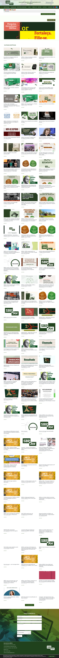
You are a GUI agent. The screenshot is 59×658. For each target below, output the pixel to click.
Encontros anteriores (21, 7)
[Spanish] (15, 9)
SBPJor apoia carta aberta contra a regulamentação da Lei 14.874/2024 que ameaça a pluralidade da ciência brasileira (11, 269)
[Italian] (11, 9)
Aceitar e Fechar (51, 656)
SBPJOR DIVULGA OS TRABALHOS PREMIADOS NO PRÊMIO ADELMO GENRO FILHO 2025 (28, 186)
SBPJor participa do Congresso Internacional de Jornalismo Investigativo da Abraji (10, 382)
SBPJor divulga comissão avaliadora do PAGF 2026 (11, 88)
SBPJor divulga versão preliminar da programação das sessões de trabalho (47, 203)
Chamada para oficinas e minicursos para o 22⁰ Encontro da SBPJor (11, 349)
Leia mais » (5, 60)
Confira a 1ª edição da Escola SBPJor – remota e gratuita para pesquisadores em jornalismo (47, 268)
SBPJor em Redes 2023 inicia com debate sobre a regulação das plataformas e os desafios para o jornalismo (46, 531)
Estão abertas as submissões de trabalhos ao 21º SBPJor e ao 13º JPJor (29, 565)
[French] (9, 9)
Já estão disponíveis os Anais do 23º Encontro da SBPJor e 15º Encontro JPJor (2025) (46, 153)
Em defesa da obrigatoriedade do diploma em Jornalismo (11, 58)
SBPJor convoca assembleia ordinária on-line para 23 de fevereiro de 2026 (29, 153)
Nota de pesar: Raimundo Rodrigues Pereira (46, 122)
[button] (5, 30)
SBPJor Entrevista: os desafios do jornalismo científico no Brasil (28, 138)
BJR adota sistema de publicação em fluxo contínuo (29, 597)
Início (1, 7)
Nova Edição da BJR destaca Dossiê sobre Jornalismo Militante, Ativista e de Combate (11, 432)
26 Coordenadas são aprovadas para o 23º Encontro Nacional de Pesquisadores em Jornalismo (29, 268)
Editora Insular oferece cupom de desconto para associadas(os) (28, 73)
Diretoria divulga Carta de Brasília (46, 431)
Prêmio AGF (34, 7)
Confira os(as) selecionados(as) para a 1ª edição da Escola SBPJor (47, 252)
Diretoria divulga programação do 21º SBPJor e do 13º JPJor (47, 465)
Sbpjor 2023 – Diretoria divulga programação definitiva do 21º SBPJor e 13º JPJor (12, 448)
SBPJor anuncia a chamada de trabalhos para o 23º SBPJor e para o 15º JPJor (46, 302)
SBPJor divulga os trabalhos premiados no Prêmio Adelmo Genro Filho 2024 (29, 349)
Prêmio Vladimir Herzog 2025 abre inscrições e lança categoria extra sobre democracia (11, 302)
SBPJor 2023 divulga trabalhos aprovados (10, 482)
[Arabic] (4, 9)
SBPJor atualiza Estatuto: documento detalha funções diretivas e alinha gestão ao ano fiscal (47, 169)
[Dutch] (6, 9)
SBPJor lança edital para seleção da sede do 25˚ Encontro (46, 73)
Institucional (6, 7)
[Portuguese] (12, 9)
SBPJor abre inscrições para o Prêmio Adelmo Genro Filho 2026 (29, 104)
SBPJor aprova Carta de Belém (10, 317)
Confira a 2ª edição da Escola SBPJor (46, 103)
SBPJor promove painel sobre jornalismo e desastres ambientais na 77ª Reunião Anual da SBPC (11, 252)
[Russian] (13, 9)
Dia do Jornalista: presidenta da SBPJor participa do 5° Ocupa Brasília (47, 138)
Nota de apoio (24, 431)
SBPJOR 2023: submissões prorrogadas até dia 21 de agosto (11, 530)
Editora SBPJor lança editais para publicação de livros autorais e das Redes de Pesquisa (46, 416)
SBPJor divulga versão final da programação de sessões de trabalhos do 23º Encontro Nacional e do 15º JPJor (12, 187)
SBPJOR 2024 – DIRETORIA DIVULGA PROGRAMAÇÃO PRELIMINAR (29, 333)
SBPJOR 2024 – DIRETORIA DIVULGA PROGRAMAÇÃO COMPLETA (47, 318)
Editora (39, 7)
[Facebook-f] (53, 7)
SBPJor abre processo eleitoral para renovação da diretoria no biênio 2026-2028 (28, 203)
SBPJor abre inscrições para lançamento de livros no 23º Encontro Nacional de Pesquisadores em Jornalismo (47, 187)
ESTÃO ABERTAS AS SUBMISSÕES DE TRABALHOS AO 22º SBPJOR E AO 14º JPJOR (29, 416)
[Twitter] (57, 7)
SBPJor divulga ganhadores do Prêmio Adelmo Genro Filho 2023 (28, 498)
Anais (29, 7)
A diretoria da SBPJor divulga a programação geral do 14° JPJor (28, 318)
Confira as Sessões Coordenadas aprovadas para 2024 (10, 399)
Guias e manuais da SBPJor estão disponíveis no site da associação (46, 88)
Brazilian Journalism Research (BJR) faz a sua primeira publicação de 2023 (47, 581)
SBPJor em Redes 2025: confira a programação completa (28, 285)
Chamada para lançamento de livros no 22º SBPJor (46, 349)
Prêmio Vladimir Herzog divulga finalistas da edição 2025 (10, 203)
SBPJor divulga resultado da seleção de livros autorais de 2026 (29, 58)
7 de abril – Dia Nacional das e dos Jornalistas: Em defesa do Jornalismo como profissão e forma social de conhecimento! (47, 598)
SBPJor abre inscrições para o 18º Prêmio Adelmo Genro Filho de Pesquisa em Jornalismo (11, 581)
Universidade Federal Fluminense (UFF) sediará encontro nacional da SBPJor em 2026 (46, 219)
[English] (7, 9)
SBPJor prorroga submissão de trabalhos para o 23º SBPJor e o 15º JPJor (46, 236)
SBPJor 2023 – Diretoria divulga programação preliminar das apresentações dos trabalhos (10, 465)
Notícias (45, 7)
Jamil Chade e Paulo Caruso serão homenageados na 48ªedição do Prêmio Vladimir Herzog (28, 88)
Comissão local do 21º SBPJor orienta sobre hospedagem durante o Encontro (11, 498)
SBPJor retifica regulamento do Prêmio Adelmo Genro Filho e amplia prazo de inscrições (29, 252)
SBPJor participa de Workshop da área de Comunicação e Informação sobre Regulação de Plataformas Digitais (29, 549)
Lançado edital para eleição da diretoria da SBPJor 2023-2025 (27, 530)
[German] (10, 9)
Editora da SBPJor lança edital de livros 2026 (10, 153)
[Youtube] (55, 7)
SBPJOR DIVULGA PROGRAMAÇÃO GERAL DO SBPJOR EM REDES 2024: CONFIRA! (11, 333)
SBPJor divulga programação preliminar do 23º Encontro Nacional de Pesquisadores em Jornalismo (29, 219)
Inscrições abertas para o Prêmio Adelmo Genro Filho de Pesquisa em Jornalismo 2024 (11, 416)
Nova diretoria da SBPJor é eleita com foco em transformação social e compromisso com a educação (12, 169)
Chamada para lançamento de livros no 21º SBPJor (29, 465)
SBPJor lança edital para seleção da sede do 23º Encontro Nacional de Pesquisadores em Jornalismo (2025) (29, 399)
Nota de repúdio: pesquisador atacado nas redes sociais (12, 138)
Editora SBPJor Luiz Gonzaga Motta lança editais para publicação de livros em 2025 (29, 302)
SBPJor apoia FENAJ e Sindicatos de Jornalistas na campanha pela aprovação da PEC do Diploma (29, 581)
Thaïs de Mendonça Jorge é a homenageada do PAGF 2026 (10, 73)
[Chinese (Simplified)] (5, 9)
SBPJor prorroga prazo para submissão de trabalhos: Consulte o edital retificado (46, 366)
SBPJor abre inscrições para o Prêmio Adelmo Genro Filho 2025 (12, 285)
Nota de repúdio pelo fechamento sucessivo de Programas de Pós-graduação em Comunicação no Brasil (47, 399)
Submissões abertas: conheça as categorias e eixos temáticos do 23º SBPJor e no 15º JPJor (28, 236)
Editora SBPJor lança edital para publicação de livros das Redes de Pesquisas (46, 565)
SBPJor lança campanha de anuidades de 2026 (29, 122)
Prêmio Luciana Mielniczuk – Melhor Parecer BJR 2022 (11, 597)
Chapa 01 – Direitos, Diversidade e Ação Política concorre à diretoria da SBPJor (29, 448)
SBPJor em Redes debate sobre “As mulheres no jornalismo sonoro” (28, 482)
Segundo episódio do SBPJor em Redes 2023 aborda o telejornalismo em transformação (46, 514)
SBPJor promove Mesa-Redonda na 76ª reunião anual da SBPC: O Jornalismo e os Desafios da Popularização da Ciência (28, 383)
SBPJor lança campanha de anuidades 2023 (47, 548)
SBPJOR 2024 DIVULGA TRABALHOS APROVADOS (11, 366)
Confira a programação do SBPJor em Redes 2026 (47, 58)
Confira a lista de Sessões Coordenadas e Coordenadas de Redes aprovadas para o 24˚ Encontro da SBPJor (12, 105)
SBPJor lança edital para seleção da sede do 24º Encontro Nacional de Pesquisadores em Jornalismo (46, 285)
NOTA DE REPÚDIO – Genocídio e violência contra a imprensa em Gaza (11, 236)
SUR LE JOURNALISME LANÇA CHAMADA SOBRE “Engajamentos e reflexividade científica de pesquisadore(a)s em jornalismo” (47, 449)
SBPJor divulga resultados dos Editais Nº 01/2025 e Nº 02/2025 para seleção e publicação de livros (12, 219)
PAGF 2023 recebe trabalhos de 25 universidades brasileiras (11, 548)
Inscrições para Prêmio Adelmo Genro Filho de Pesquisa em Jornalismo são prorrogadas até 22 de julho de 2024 (47, 382)
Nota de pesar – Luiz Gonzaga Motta (11, 564)
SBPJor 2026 (13, 7)
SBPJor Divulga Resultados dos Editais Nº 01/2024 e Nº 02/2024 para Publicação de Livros (29, 366)
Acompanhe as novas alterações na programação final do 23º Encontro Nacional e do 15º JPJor (28, 169)
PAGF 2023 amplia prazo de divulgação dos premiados (27, 514)
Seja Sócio (50, 7)
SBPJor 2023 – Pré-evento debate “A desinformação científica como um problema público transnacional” (46, 482)
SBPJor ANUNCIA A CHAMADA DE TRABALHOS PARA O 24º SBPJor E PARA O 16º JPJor (11, 122)
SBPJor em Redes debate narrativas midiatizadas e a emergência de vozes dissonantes (47, 498)
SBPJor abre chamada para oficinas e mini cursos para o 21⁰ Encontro (11, 514)
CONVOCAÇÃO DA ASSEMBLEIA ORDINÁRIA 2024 (46, 333)
